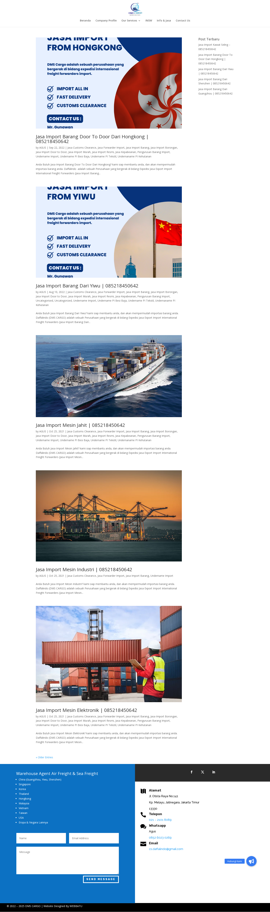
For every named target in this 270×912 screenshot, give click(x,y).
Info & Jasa (164, 20)
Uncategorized (63, 300)
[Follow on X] (202, 772)
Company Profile (106, 20)
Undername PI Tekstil (103, 156)
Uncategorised (44, 300)
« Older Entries (44, 757)
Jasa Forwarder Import (111, 147)
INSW (148, 20)
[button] (251, 861)
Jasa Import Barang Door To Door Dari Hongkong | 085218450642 (92, 139)
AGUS (42, 147)
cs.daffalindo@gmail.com (166, 849)
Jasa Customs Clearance (81, 147)
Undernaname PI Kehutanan (134, 156)
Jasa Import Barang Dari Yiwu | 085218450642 (87, 285)
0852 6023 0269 (160, 837)
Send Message (101, 879)
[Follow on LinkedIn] (213, 772)
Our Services (129, 20)
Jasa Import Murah (79, 152)
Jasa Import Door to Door (51, 152)
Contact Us (183, 20)
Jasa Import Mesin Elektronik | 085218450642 (86, 710)
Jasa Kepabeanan (125, 152)
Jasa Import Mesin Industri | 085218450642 (84, 569)
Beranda (85, 20)
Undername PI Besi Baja (74, 156)
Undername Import (47, 156)
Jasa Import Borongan (164, 147)
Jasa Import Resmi (103, 152)
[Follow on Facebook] (191, 772)
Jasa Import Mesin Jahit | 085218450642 (80, 425)
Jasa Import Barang (137, 147)
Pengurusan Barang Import (153, 152)
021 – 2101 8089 (160, 820)
